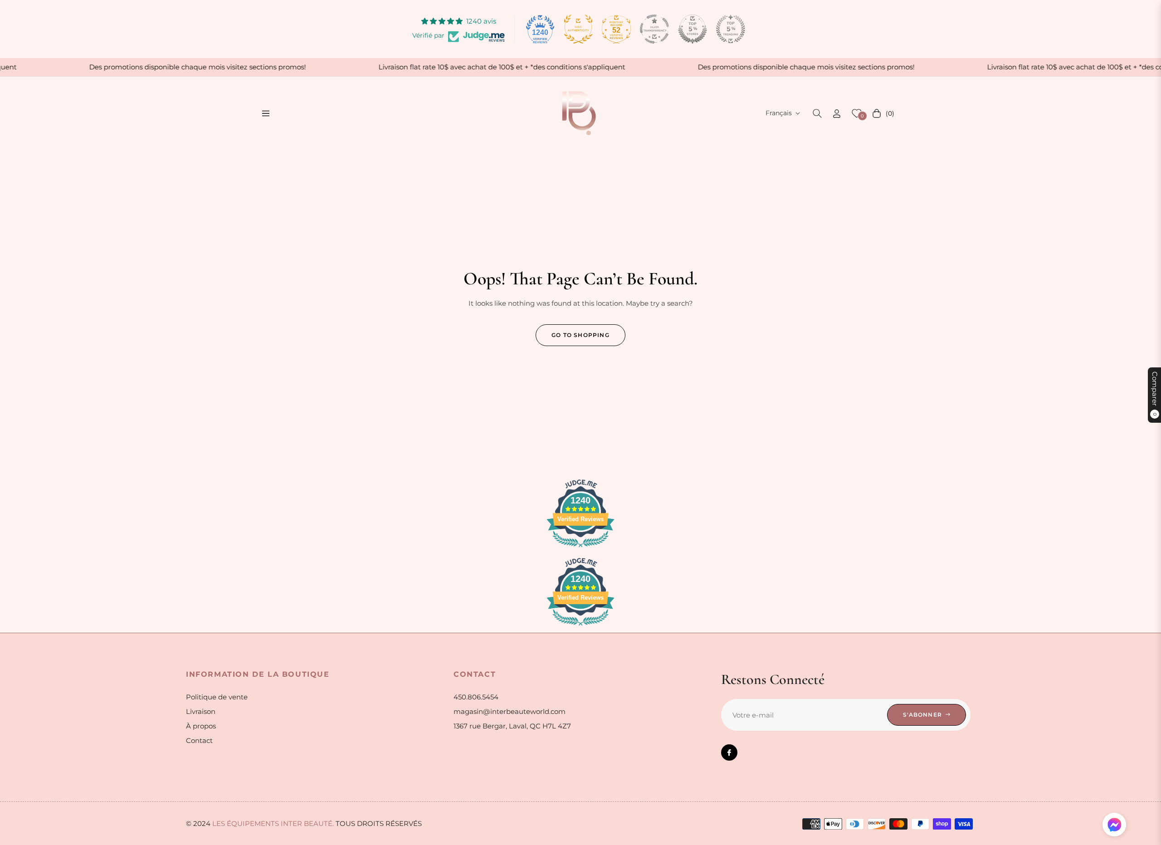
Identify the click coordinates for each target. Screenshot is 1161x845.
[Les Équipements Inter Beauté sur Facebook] (729, 752)
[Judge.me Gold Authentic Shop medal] (578, 29)
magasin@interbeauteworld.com (510, 711)
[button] (817, 113)
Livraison (200, 711)
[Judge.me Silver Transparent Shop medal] (654, 29)
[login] (836, 113)
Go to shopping (580, 335)
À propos (201, 726)
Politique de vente (217, 697)
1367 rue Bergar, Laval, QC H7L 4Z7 (512, 726)
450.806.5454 (476, 697)
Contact (199, 740)
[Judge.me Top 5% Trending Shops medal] (730, 29)
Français (779, 113)
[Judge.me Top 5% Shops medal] (692, 29)
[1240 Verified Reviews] (580, 548)
